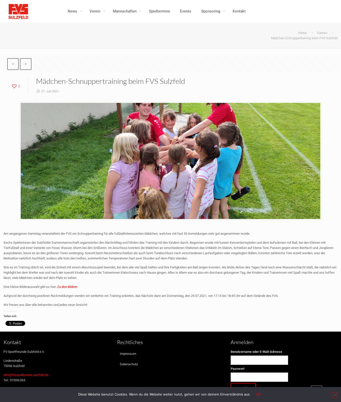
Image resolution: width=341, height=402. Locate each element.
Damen (322, 33)
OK (258, 394)
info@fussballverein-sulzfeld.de (25, 375)
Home (302, 33)
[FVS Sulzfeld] (18, 11)
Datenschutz (129, 364)
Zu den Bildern (67, 287)
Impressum (128, 354)
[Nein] (334, 395)
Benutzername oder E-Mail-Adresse (256, 352)
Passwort (237, 369)
